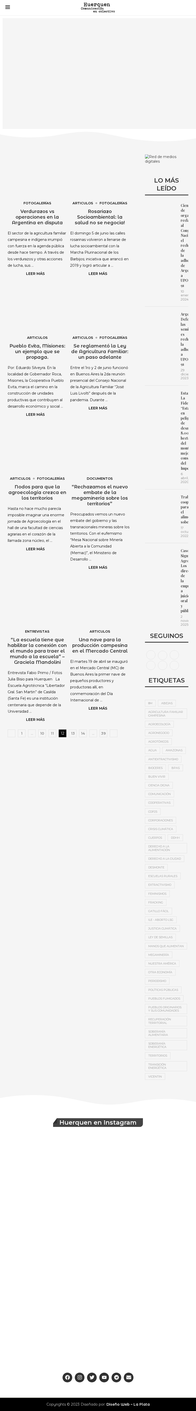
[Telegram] (174, 665)
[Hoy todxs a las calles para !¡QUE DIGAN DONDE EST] (50, 1279)
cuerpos (155, 837)
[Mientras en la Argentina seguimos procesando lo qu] (146, 1335)
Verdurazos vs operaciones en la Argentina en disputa (37, 217)
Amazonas (174, 750)
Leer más (35, 273)
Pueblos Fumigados (164, 998)
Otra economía (160, 972)
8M (150, 703)
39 (103, 733)
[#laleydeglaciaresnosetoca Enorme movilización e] (146, 1169)
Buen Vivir (156, 776)
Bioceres (155, 768)
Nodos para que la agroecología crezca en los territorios (37, 492)
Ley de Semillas (160, 937)
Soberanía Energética (157, 1045)
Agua (152, 750)
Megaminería (158, 955)
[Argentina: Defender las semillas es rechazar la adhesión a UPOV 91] (160, 322)
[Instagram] (174, 654)
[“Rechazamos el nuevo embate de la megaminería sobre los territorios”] (100, 449)
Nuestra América (162, 963)
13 (73, 733)
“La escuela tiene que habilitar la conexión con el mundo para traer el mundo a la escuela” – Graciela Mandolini (37, 651)
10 (42, 733)
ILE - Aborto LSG (160, 920)
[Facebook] (151, 654)
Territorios (157, 1055)
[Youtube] (151, 665)
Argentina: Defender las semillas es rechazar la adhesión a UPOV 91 (184, 339)
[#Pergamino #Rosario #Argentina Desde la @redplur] (50, 1335)
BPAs (176, 768)
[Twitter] (162, 654)
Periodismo (157, 981)
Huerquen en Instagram (98, 1122)
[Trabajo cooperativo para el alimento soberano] (160, 505)
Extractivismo (159, 885)
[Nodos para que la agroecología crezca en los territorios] (37, 449)
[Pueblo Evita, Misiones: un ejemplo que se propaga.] (37, 309)
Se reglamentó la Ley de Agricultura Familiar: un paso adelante (99, 351)
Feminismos (157, 893)
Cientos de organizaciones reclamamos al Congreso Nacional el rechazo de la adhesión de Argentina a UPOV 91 (184, 245)
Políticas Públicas (163, 990)
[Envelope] (128, 1377)
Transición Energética (157, 1066)
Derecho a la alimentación (159, 848)
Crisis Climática (160, 829)
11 (52, 733)
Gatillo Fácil (158, 911)
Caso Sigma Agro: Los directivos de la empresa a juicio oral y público (184, 580)
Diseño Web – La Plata (128, 1404)
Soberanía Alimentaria (158, 1033)
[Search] (185, 8)
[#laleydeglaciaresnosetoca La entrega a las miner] (50, 1224)
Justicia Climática (162, 928)
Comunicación (159, 794)
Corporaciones (160, 820)
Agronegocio (158, 733)
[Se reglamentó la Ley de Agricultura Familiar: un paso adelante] (100, 309)
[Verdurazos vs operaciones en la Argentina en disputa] (37, 174)
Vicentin (155, 1076)
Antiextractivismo (163, 759)
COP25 (152, 811)
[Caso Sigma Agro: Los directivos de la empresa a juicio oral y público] (160, 558)
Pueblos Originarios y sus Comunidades (164, 1008)
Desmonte (156, 867)
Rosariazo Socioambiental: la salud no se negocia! (100, 217)
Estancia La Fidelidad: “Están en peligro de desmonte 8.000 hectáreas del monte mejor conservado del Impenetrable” (184, 431)
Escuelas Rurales (162, 876)
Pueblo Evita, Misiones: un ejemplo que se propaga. (37, 351)
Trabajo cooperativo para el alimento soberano (184, 509)
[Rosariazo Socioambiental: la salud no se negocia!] (100, 174)
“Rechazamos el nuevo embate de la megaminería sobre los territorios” (100, 495)
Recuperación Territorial (159, 1020)
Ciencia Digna (158, 785)
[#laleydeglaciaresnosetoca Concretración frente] (146, 1279)
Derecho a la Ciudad (164, 858)
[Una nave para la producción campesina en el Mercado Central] (100, 602)
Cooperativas (159, 802)
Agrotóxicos (158, 741)
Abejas (167, 703)
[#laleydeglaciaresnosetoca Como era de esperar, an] (146, 1224)
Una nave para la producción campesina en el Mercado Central (100, 645)
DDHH (175, 837)
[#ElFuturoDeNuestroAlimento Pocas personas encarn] (50, 1169)
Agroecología (159, 724)
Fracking (155, 902)
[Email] (162, 665)
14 (83, 733)
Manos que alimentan (166, 946)
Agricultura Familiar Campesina (165, 713)
